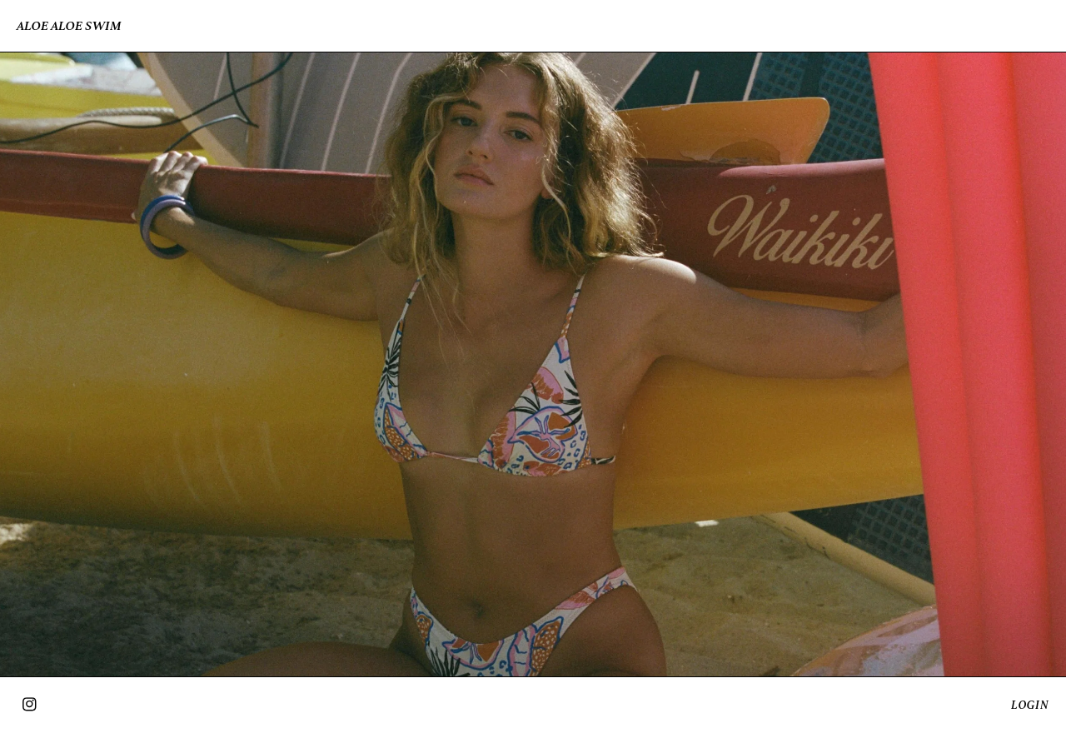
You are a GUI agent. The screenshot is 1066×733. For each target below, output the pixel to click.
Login (1030, 705)
